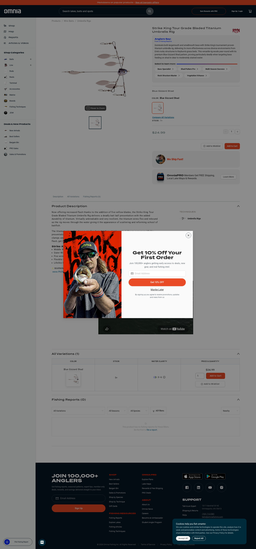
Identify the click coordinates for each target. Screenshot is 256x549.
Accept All (183, 538)
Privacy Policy (218, 533)
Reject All (198, 538)
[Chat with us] (42, 542)
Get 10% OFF (157, 282)
